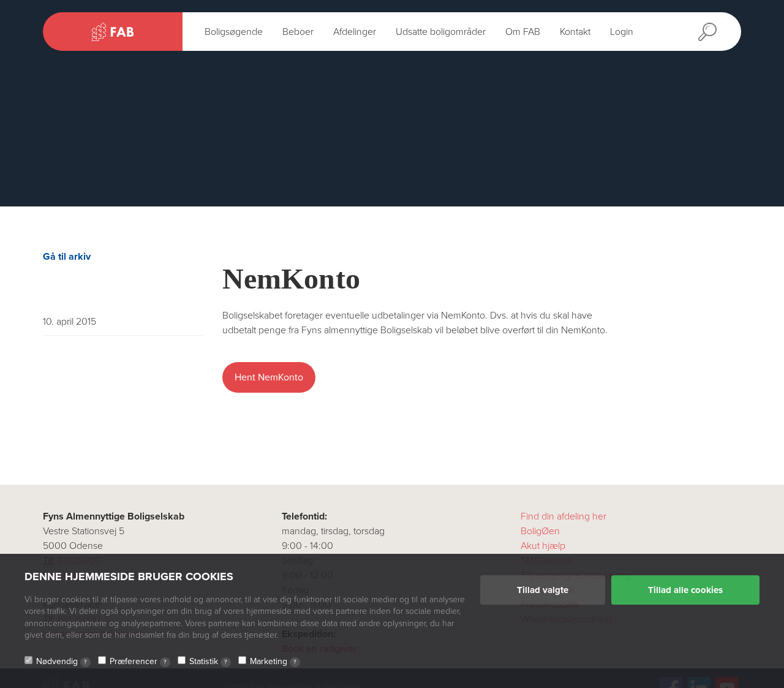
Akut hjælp (543, 546)
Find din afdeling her (563, 516)
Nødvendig (61, 661)
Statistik (208, 661)
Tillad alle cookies (685, 589)
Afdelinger (354, 32)
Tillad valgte (542, 589)
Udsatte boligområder (441, 32)
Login (621, 32)
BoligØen (540, 531)
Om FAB (522, 32)
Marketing (273, 661)
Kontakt (575, 32)
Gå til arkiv (67, 257)
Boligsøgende (234, 32)
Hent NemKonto (269, 377)
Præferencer (138, 661)
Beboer (298, 32)
